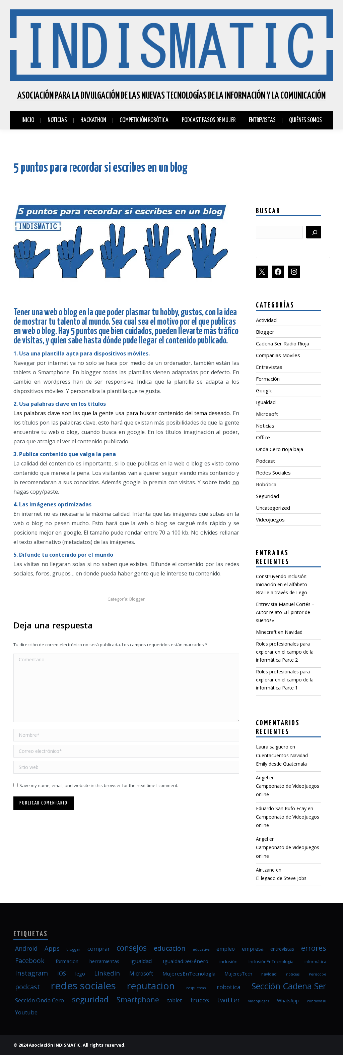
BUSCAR (268, 211)
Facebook (30, 960)
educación (170, 948)
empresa (253, 948)
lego (80, 973)
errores (313, 948)
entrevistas (282, 949)
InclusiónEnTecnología (271, 961)
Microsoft (141, 973)
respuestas (196, 987)
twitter (228, 999)
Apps (52, 948)
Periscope (317, 974)
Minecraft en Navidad (279, 632)
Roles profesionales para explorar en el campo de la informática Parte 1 (285, 679)
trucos (199, 1000)
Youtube (26, 1012)
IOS (61, 973)
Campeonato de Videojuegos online (287, 790)
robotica (229, 987)
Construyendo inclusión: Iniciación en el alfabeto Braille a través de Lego (281, 584)
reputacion (151, 985)
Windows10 (316, 1001)
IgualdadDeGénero (185, 961)
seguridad (90, 999)
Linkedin (107, 973)
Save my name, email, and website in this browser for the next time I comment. (98, 785)
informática (315, 961)
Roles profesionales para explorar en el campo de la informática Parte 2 (285, 652)
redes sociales (83, 985)
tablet (174, 1000)
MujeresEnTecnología (188, 973)
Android (26, 948)
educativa (201, 949)
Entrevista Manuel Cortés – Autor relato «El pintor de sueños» (285, 612)
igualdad (141, 961)
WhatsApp (288, 1001)
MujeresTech (238, 974)
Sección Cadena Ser (289, 986)
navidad (269, 974)
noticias (292, 974)
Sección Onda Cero (39, 1000)
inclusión (228, 961)
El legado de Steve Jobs (281, 878)
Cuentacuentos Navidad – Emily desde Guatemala (284, 759)
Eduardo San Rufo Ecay (281, 808)
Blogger (137, 599)
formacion (67, 961)
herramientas (104, 961)
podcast (27, 986)
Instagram (31, 973)
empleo (225, 948)
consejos (132, 948)
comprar (98, 948)
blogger (73, 949)
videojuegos (258, 1001)
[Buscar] (313, 232)
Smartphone (138, 999)
